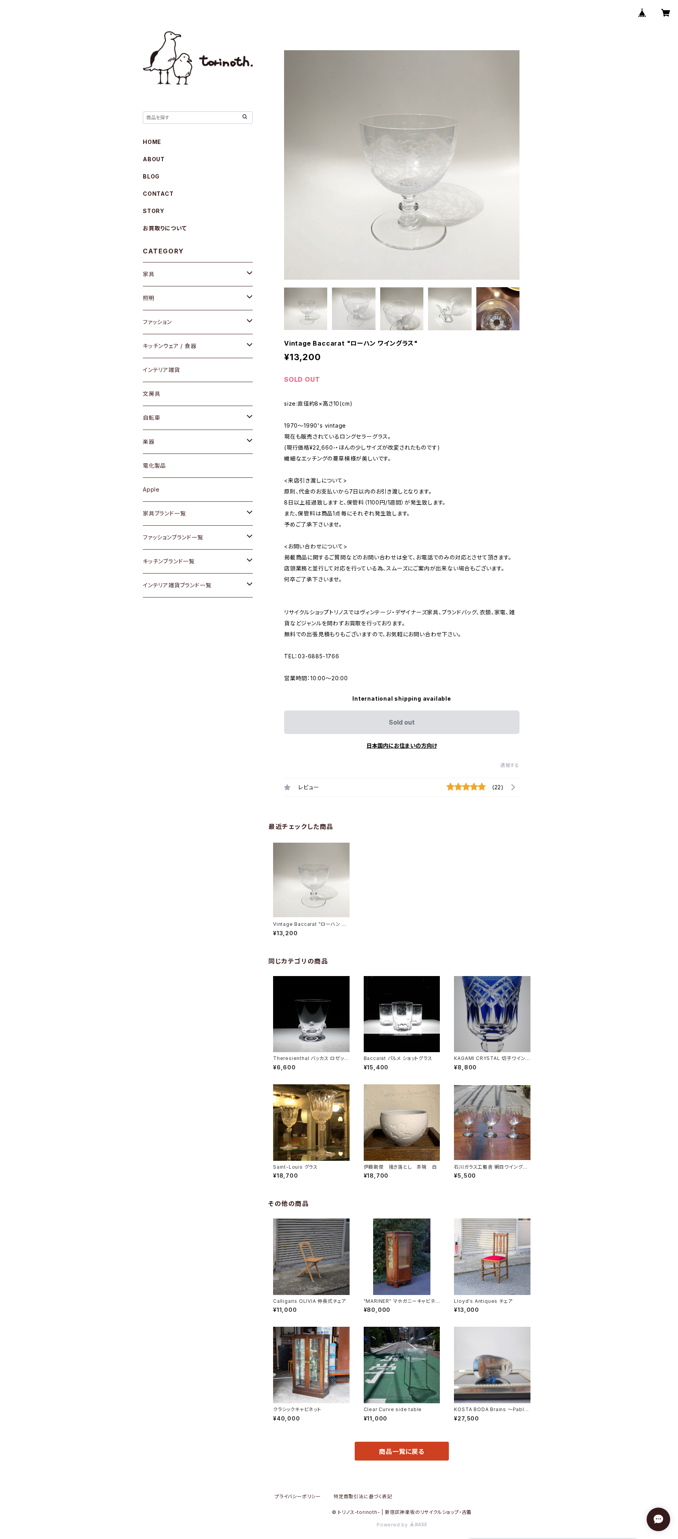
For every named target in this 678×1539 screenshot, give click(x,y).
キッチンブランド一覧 (169, 561)
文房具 (151, 393)
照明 (149, 298)
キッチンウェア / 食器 (170, 345)
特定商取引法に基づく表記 (363, 1496)
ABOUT (154, 159)
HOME (152, 141)
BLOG (151, 176)
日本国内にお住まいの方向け (401, 745)
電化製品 (154, 465)
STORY (153, 211)
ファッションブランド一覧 (173, 537)
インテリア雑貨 (161, 369)
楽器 (149, 441)
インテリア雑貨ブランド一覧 (177, 585)
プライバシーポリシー (298, 1496)
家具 (149, 274)
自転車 (151, 417)
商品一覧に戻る (402, 1451)
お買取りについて (164, 228)
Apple (151, 489)
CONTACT (158, 193)
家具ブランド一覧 (164, 513)
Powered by (393, 1525)
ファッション (157, 322)
